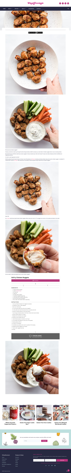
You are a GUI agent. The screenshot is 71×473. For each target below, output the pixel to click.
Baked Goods (22, 406)
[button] (68, 8)
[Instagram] (60, 3)
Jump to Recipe (32, 32)
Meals (23, 8)
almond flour (18, 290)
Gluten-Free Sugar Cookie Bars (27, 423)
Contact (39, 8)
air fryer (16, 160)
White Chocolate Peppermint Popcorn (10, 423)
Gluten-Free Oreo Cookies (43, 422)
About (9, 8)
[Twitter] (65, 3)
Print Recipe (40, 32)
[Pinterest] (68, 3)
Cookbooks (31, 8)
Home (4, 8)
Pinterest (33, 159)
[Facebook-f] (63, 3)
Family (5, 406)
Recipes (16, 8)
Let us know (34, 336)
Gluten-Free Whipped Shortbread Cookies (60, 423)
